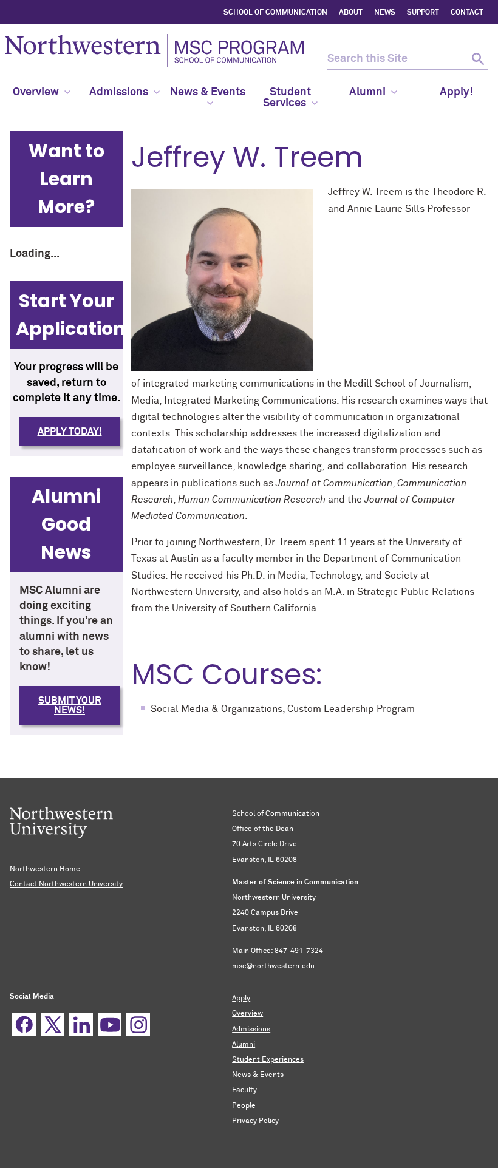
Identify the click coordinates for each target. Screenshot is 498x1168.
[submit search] (477, 59)
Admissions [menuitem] (118, 92)
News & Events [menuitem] (207, 92)
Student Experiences (268, 1060)
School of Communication (275, 814)
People (244, 1106)
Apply (241, 998)
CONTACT (467, 12)
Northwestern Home (45, 869)
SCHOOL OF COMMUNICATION (275, 12)
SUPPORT (423, 12)
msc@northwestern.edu (273, 966)
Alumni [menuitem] (367, 92)
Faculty (244, 1090)
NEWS (384, 12)
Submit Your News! (69, 705)
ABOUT (351, 12)
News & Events (258, 1075)
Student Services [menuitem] (287, 98)
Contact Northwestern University (66, 884)
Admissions (251, 1029)
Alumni (243, 1044)
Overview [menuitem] (36, 92)
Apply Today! (70, 431)
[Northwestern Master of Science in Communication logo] (154, 50)
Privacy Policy (255, 1121)
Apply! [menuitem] (456, 92)
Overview (247, 1013)
